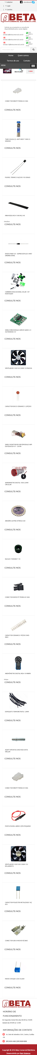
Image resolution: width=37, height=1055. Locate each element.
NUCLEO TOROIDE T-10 (12, 559)
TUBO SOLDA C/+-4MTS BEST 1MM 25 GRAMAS (17, 140)
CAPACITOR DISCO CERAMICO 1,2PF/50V (18, 406)
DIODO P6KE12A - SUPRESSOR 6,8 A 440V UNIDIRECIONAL (18, 254)
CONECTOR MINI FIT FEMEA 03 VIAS (16, 788)
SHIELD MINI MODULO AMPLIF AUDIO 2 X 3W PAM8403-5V (18, 331)
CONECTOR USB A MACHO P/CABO (16, 940)
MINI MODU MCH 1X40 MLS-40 (15, 215)
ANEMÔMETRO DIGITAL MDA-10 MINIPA (18, 673)
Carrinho (9, 9)
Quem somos (23, 55)
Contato (26, 61)
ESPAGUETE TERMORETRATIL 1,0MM (17, 711)
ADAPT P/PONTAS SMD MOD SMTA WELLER (16, 750)
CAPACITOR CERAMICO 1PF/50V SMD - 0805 (17, 636)
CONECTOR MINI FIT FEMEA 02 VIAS (16, 101)
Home (10, 55)
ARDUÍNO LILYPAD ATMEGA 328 (15, 521)
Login (8, 6)
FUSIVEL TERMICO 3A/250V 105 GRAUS (17, 177)
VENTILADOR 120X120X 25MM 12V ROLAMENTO (16, 865)
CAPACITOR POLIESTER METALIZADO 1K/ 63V (18, 903)
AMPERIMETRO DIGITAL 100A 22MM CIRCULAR (16, 483)
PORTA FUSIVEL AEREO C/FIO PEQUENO (18, 826)
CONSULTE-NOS (13, 110)
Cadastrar (9, 2)
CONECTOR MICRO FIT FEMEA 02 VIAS (17, 597)
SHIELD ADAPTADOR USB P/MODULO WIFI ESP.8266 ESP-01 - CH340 (18, 445)
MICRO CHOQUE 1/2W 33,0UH (14, 979)
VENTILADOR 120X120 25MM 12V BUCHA (18, 368)
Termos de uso (13, 61)
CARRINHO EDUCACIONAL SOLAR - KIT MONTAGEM (17, 293)
